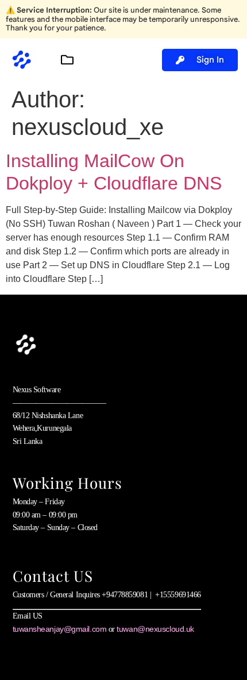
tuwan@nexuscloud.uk (155, 628)
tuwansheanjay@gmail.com (60, 628)
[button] (66, 60)
